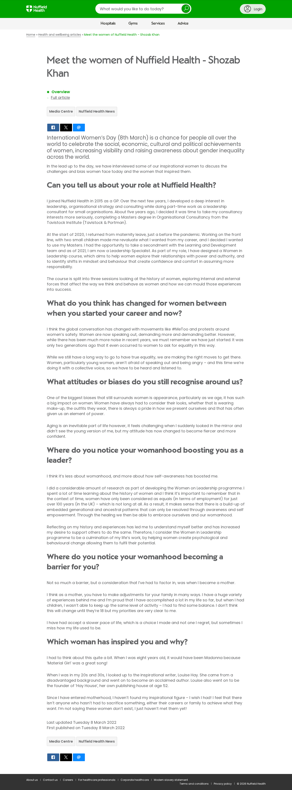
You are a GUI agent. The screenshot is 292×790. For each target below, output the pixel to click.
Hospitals (108, 23)
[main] (146, 401)
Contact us (50, 780)
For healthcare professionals (96, 780)
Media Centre (61, 111)
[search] (143, 9)
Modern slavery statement (171, 780)
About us (32, 780)
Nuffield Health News (97, 111)
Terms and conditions (194, 784)
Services (158, 23)
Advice (183, 23)
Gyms (133, 23)
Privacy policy (223, 784)
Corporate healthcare (135, 780)
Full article (60, 97)
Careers (68, 780)
